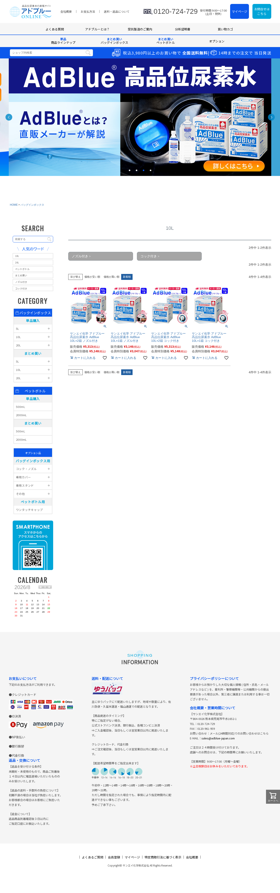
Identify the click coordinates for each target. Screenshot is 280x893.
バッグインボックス (32, 204)
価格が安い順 (92, 276)
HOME (14, 204)
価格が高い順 (111, 276)
